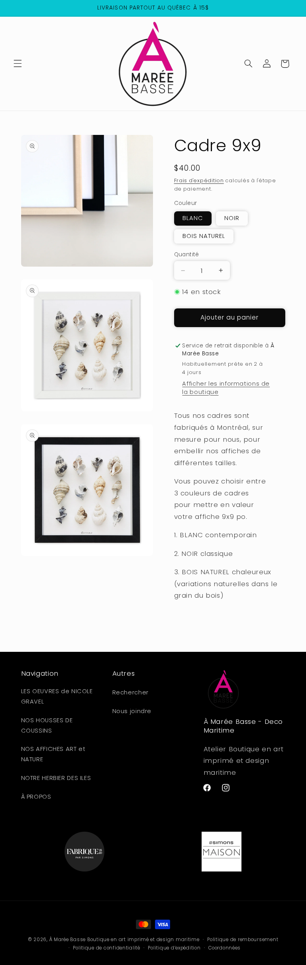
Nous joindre (132, 711)
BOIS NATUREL (204, 236)
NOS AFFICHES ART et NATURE (53, 754)
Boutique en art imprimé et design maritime (143, 939)
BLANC (192, 218)
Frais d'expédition (199, 180)
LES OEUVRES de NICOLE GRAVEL (57, 696)
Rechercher (130, 692)
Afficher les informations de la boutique (226, 388)
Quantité (186, 254)
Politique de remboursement (242, 939)
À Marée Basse (67, 939)
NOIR (231, 218)
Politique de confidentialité (106, 948)
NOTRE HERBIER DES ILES (56, 778)
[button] (17, 64)
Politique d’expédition (174, 948)
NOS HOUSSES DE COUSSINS (47, 725)
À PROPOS (36, 797)
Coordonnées (224, 948)
